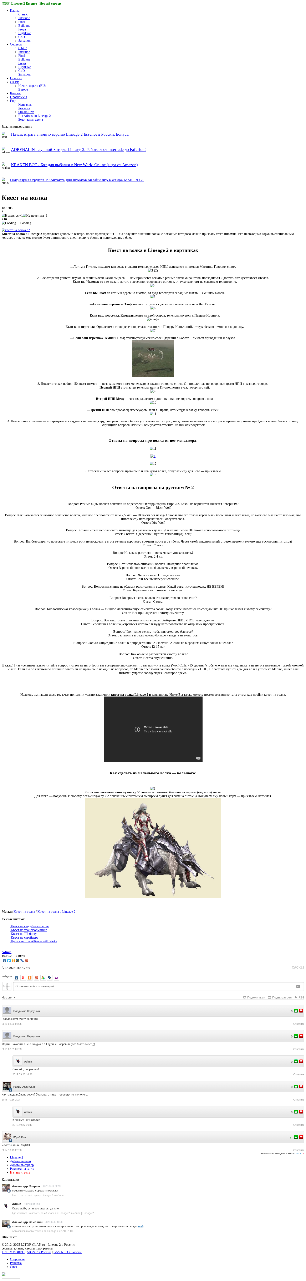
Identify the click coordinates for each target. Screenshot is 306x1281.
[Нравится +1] (12, 215)
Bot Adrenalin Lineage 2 (34, 115)
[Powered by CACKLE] (298, 967)
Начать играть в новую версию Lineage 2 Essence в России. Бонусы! (71, 134)
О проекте (17, 1259)
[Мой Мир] (18, 960)
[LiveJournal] (22, 960)
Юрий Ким (19, 1137)
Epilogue (24, 25)
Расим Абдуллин (24, 1087)
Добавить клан (20, 1161)
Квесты (15, 93)
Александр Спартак (26, 1186)
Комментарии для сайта (282, 1153)
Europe (23, 89)
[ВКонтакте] (4, 960)
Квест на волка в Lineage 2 (56, 911)
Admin (6, 952)
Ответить (298, 1023)
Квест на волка (24, 911)
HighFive (24, 33)
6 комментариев (16, 967)
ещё (140, 1226)
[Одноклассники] (13, 960)
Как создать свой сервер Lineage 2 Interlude (38, 1195)
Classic (23, 14)
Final (21, 22)
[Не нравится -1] (35, 215)
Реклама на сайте (22, 1168)
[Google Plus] (26, 960)
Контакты (25, 104)
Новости (16, 78)
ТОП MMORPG (13, 1252)
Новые (7, 997)
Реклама (24, 108)
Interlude (24, 18)
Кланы (15, 10)
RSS (301, 997)
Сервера (16, 44)
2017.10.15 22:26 (12, 1150)
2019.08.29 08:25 (12, 1023)
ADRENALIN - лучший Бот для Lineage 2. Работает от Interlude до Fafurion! (78, 149)
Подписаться (281, 997)
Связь (14, 1266)
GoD (21, 37)
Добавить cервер (22, 1165)
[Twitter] (9, 960)
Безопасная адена (30, 119)
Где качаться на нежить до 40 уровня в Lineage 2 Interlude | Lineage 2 (53, 1213)
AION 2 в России (39, 1252)
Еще (13, 100)
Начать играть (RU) (32, 85)
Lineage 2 (16, 1157)
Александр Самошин (27, 1222)
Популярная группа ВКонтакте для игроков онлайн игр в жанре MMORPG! (77, 180)
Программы (18, 97)
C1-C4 (22, 48)
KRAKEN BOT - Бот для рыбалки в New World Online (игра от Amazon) (74, 164)
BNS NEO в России (67, 1252)
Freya (22, 29)
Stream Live (26, 112)
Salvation (24, 40)
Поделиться (255, 997)
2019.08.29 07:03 (12, 1049)
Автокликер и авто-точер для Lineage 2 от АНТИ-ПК (42, 1231)
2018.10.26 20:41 (12, 1099)
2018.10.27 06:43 (22, 1124)
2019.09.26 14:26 (22, 1074)
